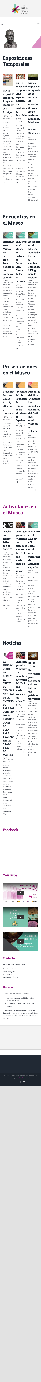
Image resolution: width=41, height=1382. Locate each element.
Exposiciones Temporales (17, 61)
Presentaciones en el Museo (20, 369)
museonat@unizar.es (10, 977)
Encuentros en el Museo (19, 220)
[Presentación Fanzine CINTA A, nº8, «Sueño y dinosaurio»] (8, 385)
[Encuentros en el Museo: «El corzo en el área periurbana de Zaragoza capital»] (8, 235)
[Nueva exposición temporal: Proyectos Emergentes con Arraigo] (8, 80)
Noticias (12, 643)
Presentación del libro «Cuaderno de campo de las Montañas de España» (23, 406)
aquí (9, 1018)
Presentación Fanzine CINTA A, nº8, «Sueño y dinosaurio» (10, 402)
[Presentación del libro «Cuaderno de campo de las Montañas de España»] (20, 385)
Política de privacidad (24, 1078)
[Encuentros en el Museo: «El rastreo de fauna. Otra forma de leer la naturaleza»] (20, 235)
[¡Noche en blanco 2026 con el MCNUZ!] (8, 525)
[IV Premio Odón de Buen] (20, 38)
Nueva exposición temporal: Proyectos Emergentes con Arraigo (10, 101)
